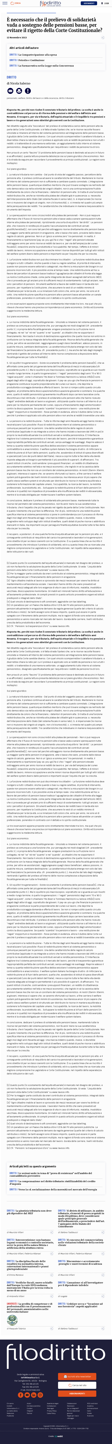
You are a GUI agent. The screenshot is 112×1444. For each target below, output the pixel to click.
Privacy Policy (51, 1411)
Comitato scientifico (33, 1406)
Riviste (89, 1413)
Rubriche (90, 1416)
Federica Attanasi (32, 1253)
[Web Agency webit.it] (59, 1436)
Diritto (11, 77)
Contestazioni (51, 1406)
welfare (21, 98)
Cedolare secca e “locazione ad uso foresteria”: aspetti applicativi (80, 1305)
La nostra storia (12, 1411)
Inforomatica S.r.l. (13, 1408)
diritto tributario (66, 98)
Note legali (50, 1408)
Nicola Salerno (20, 83)
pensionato (12, 98)
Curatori (30, 1408)
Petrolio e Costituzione (31, 60)
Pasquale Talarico (17, 1328)
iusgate (63, 1296)
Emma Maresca (16, 1275)
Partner (29, 1413)
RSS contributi (92, 1403)
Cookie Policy (51, 1413)
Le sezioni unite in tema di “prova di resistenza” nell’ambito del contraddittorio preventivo (51, 1174)
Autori (29, 1403)
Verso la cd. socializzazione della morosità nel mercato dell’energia (57, 1189)
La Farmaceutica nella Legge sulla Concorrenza (46, 65)
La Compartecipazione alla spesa (37, 54)
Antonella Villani (16, 1296)
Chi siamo (10, 1403)
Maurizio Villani (16, 1232)
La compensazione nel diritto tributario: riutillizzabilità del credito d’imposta (52, 1182)
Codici (89, 1411)
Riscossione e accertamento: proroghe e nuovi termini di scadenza (80, 1262)
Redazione (10, 1413)
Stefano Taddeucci (69, 1232)
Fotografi (30, 1411)
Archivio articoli (92, 1408)
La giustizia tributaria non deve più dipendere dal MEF (29, 1212)
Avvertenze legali (52, 1403)
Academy (90, 1406)
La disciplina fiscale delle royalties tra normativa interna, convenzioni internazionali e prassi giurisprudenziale (27, 1265)
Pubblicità (10, 1416)
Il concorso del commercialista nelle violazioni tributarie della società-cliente (81, 1242)
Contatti (9, 1406)
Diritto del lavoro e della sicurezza (42, 98)
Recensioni (70, 1406)
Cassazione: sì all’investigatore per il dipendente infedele (80, 1284)
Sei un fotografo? (73, 1408)
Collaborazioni (72, 1403)
